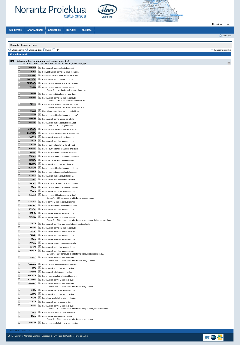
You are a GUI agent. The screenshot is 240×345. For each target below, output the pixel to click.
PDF (58, 50)
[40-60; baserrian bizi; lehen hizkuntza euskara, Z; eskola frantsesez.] (19, 145)
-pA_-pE (82, 63)
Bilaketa (87, 30)
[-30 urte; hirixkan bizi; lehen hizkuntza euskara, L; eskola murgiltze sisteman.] (19, 205)
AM (23, 63)
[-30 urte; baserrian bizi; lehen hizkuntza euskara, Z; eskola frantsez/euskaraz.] (19, 298)
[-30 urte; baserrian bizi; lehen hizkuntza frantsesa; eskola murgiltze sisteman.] (19, 247)
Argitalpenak (35, 30)
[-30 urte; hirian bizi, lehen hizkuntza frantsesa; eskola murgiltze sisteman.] (19, 316)
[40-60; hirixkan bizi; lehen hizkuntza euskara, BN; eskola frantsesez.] (19, 168)
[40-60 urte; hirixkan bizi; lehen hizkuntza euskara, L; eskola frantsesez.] (19, 141)
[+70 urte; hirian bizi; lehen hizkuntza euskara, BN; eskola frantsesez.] (19, 133)
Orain (61, 63)
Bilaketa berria (18, 50)
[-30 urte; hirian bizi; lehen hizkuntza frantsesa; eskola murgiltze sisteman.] (19, 283)
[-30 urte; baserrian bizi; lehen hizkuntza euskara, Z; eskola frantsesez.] (19, 183)
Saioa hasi (227, 36)
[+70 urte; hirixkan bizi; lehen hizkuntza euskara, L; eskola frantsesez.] (19, 68)
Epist (42, 63)
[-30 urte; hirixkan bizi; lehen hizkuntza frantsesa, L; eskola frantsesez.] (19, 243)
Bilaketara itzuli (35, 50)
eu (224, 24)
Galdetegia (54, 30)
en (228, 24)
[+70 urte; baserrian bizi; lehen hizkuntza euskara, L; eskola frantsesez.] (19, 75)
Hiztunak (71, 30)
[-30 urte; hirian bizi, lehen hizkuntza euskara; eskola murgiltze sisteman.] (19, 268)
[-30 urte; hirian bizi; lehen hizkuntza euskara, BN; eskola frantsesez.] (19, 195)
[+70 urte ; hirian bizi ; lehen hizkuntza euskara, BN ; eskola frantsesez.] (19, 123)
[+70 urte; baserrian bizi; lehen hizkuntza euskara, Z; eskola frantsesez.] (19, 83)
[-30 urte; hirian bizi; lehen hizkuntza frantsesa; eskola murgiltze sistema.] (19, 235)
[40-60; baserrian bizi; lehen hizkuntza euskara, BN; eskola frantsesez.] (19, 156)
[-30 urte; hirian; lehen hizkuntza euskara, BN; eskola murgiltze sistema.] (19, 272)
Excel (48, 50)
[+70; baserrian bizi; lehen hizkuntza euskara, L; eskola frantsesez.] (19, 87)
